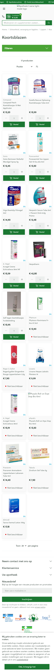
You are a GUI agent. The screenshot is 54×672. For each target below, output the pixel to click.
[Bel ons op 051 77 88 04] (3, 16)
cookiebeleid (22, 659)
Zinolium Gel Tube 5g (38, 470)
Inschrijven (27, 599)
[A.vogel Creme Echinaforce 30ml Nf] (14, 250)
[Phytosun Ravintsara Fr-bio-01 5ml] (40, 303)
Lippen (43, 29)
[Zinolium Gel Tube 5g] (40, 453)
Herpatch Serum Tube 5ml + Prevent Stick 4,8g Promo (40, 213)
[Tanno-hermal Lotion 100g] (14, 506)
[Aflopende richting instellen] (36, 67)
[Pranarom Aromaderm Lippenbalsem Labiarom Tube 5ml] (14, 453)
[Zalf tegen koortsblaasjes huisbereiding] (14, 303)
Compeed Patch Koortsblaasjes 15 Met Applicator (12, 105)
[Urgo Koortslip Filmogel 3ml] (14, 196)
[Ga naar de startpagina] (29, 9)
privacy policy (40, 607)
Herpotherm (34, 264)
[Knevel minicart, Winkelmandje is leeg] (9, 16)
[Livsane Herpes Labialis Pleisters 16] (40, 355)
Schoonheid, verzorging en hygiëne (24, 29)
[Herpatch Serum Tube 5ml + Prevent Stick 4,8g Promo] (40, 196)
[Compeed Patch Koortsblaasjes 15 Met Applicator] (14, 86)
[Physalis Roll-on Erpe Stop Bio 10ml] (40, 404)
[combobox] (24, 22)
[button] (27, 48)
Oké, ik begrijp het (27, 666)
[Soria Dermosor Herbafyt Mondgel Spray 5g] (14, 142)
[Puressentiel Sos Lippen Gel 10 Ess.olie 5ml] (40, 142)
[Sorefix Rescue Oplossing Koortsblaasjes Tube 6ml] (40, 86)
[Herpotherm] (40, 250)
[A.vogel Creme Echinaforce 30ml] (14, 404)
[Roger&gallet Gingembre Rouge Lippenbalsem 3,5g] (14, 355)
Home (4, 29)
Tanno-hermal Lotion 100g (14, 522)
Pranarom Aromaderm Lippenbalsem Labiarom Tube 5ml (13, 473)
